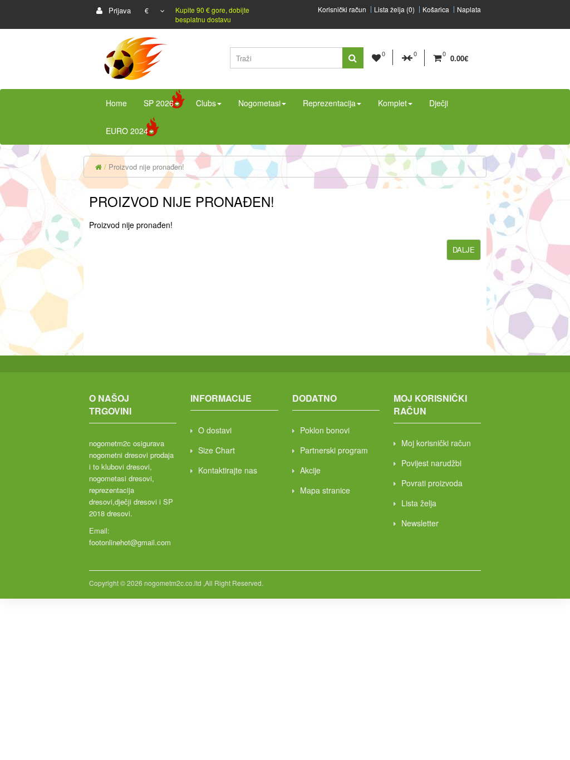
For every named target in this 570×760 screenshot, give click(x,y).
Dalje (464, 249)
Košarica (435, 9)
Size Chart (216, 450)
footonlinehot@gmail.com (130, 542)
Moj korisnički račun (436, 442)
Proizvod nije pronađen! (146, 166)
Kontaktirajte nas (227, 470)
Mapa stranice (325, 490)
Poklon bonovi (325, 430)
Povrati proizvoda (432, 482)
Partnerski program (334, 450)
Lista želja (418, 503)
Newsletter (420, 523)
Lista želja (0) (394, 9)
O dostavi (215, 430)
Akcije (310, 470)
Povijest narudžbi (431, 462)
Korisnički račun (342, 9)
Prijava (118, 10)
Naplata (469, 9)
